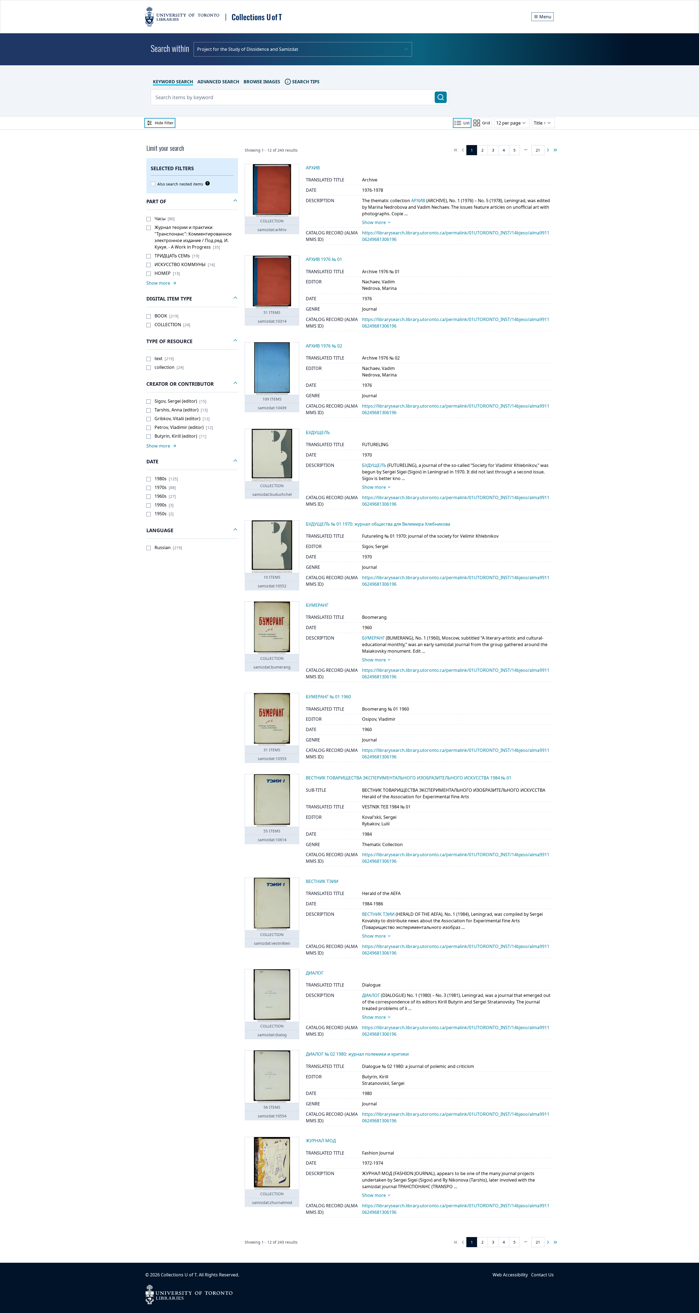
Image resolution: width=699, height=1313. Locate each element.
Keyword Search (173, 82)
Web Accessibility (510, 1275)
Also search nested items (180, 184)
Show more (374, 222)
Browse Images (262, 82)
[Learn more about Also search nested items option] (206, 183)
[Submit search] (441, 97)
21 (538, 150)
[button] (192, 201)
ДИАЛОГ (371, 995)
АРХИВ (418, 201)
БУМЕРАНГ (373, 638)
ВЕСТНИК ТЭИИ (378, 914)
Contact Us (542, 1275)
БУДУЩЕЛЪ (374, 465)
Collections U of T (179, 1275)
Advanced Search (218, 82)
